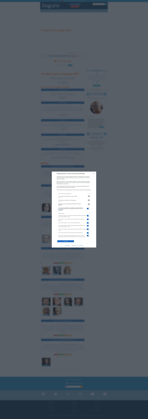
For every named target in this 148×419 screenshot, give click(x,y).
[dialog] (74, 209)
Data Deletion (67, 245)
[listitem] (74, 193)
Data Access (74, 245)
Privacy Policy (80, 245)
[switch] (88, 196)
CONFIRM (66, 241)
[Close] (94, 174)
